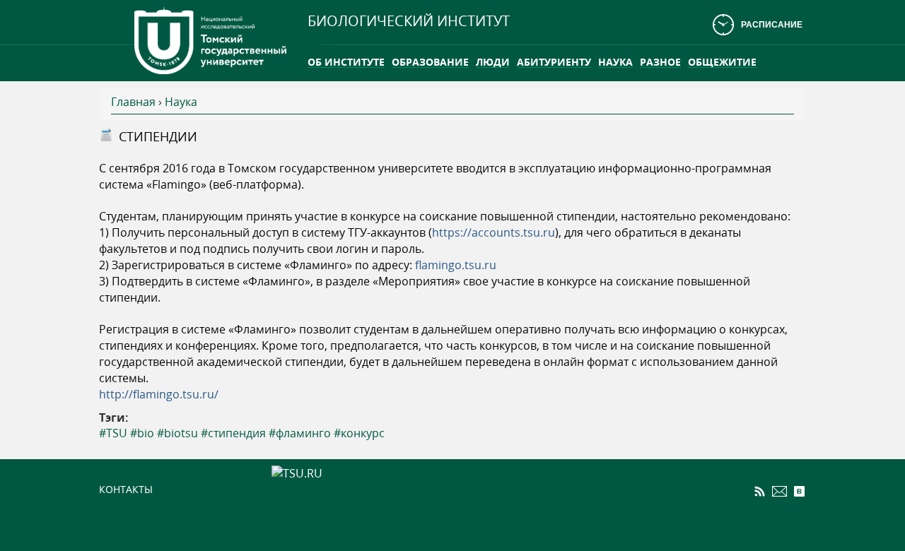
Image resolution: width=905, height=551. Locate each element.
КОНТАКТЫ (126, 489)
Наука (615, 62)
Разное (660, 62)
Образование (430, 62)
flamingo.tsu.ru (455, 265)
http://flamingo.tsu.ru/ (158, 394)
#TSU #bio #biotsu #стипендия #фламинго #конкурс (242, 433)
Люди (493, 62)
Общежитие (722, 62)
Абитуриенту (554, 62)
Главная (133, 101)
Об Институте (346, 62)
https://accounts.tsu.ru (493, 232)
